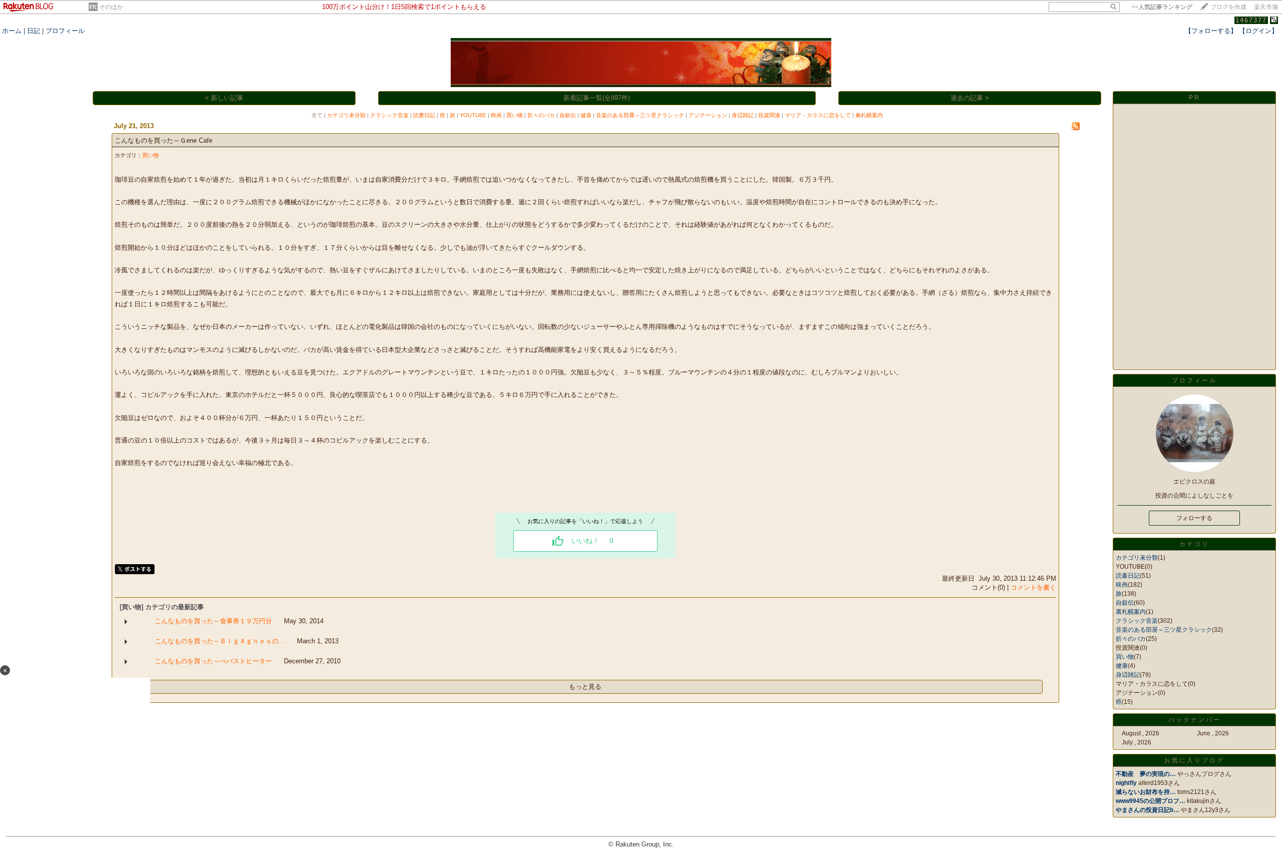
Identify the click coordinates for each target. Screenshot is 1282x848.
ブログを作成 (1228, 7)
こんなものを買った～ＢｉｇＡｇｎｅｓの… (220, 641)
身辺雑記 (743, 115)
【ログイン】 (1258, 31)
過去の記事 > (969, 98)
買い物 (514, 115)
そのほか (111, 7)
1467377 (1251, 20)
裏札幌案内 (869, 115)
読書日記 (424, 115)
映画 (496, 115)
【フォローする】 (1211, 31)
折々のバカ (541, 115)
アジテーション (708, 115)
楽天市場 (1266, 7)
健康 (585, 115)
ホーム (12, 31)
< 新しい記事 (224, 98)
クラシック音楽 (389, 115)
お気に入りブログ (1194, 760)
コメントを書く (1033, 587)
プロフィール (65, 31)
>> (1161, 7)
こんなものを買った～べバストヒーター (213, 661)
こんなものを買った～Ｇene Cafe (163, 140)
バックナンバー (1194, 719)
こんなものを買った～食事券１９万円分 (213, 621)
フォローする (1194, 518)
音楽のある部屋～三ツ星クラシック (640, 115)
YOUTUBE (473, 115)
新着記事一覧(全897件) (596, 98)
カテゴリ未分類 (346, 115)
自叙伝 (567, 115)
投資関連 (769, 115)
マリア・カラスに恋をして (818, 115)
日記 (33, 31)
